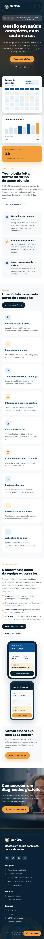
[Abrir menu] (37, 6)
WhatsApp (34, 933)
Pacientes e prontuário (17, 870)
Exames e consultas (16, 874)
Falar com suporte (15, 900)
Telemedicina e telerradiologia (20, 877)
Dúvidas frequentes (15, 896)
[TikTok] (13, 858)
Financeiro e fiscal (15, 885)
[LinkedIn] (19, 858)
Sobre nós (12, 910)
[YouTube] (24, 858)
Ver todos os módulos (13, 305)
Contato (11, 914)
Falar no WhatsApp (22, 59)
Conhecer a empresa (13, 204)
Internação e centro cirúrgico (19, 881)
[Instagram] (7, 858)
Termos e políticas (15, 922)
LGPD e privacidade (15, 918)
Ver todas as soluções (14, 626)
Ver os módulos (22, 67)
